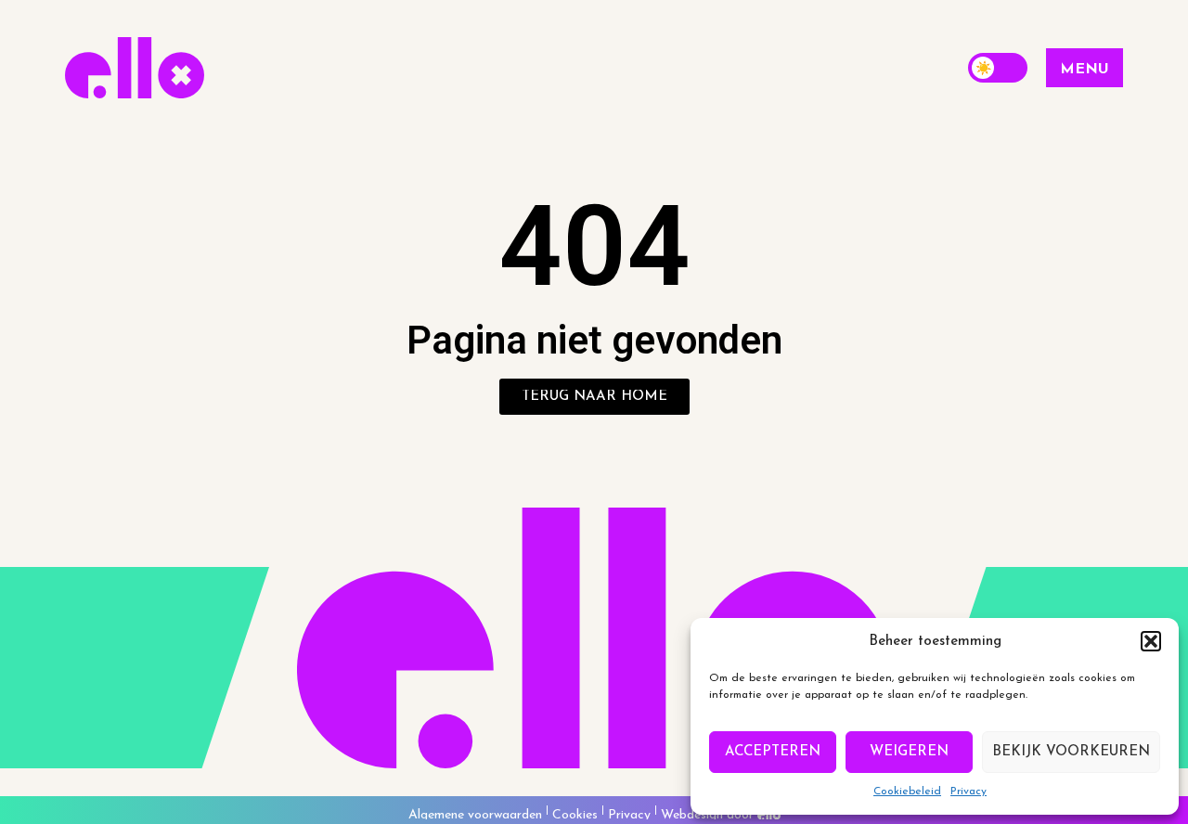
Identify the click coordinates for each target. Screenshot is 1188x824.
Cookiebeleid (907, 791)
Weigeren (909, 752)
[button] (1151, 641)
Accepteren (772, 752)
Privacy (968, 791)
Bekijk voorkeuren (1071, 752)
